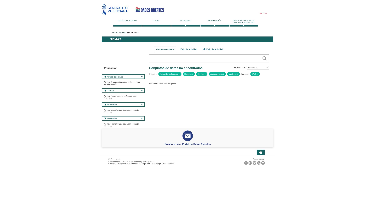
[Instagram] (263, 163)
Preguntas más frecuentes (129, 163)
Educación (132, 32)
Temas (157, 21)
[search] (264, 57)
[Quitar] (179, 74)
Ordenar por (240, 67)
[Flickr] (250, 163)
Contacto (112, 163)
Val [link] (261, 13)
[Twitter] (254, 163)
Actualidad (185, 21)
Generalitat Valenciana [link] (115, 9)
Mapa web (146, 163)
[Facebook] (246, 163)
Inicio (114, 32)
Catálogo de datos (127, 21)
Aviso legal (156, 163)
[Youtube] (259, 163)
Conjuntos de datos (165, 49)
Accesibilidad (168, 163)
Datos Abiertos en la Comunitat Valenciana (244, 22)
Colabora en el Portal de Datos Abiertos (188, 144)
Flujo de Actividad (188, 49)
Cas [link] (265, 13)
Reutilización (214, 21)
